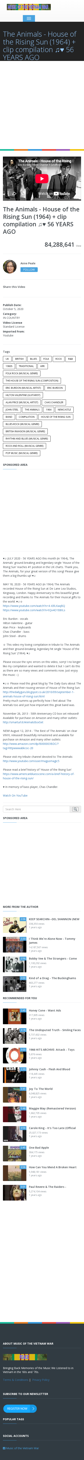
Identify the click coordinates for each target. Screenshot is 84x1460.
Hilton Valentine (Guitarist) (23, 395)
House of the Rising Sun (56, 417)
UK (7, 359)
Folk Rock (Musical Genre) (22, 373)
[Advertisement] (42, 105)
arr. (42, 366)
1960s (9, 366)
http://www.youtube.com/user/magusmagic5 (31, 761)
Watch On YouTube (15, 795)
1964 (48, 409)
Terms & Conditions (15, 1380)
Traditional (26, 366)
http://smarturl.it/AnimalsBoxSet (23, 722)
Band (9, 417)
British (19, 359)
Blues (33, 359)
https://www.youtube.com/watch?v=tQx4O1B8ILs (34, 610)
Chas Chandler (54, 402)
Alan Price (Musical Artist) (22, 402)
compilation (27, 417)
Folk (46, 359)
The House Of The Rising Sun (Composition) (32, 380)
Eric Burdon (55, 388)
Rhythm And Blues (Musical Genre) (27, 438)
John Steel (12, 409)
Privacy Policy (40, 1380)
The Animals (32, 409)
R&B (70, 359)
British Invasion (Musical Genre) (25, 431)
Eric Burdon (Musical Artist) (23, 388)
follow (29, 269)
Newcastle (64, 409)
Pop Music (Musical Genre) (22, 453)
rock (58, 359)
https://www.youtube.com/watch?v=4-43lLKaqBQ (34, 606)
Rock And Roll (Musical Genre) (24, 446)
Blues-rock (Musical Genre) (22, 424)
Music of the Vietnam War (22, 1448)
